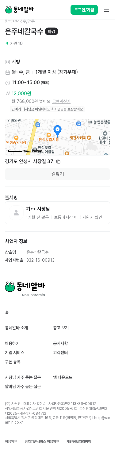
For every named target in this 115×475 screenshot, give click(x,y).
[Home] (19, 9)
